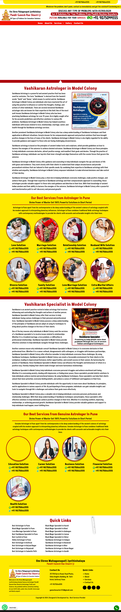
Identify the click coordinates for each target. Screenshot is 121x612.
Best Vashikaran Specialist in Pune (25, 534)
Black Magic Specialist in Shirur (57, 537)
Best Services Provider (77, 598)
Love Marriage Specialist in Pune (24, 531)
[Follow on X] (94, 587)
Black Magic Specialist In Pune (23, 528)
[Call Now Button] (116, 608)
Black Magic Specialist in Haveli (57, 525)
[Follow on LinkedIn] (89, 587)
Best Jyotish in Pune (19, 537)
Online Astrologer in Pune (21, 540)
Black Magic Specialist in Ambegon (58, 531)
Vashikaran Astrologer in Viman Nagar (59, 548)
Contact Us (78, 24)
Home (40, 24)
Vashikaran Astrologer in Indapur (57, 540)
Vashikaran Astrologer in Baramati (58, 542)
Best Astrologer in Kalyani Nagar (24, 545)
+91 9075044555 (82, 2)
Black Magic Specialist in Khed (56, 528)
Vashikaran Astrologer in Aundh (57, 551)
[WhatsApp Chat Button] (5, 607)
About (87, 576)
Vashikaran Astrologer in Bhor (56, 545)
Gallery (69, 24)
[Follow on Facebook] (84, 587)
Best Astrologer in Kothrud (22, 542)
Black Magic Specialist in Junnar (57, 534)
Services (58, 24)
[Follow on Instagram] (98, 587)
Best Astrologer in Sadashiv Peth (24, 551)
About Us (48, 24)
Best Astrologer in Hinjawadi (22, 548)
